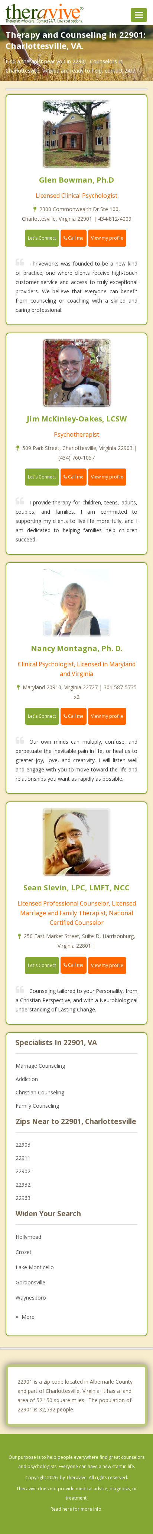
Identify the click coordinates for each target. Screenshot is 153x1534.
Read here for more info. (76, 1509)
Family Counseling (37, 1105)
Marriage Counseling (40, 1065)
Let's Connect (42, 238)
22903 (23, 1144)
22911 (23, 1157)
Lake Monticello (35, 1267)
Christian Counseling (40, 1092)
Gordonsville (30, 1282)
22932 (23, 1184)
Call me (75, 238)
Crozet (24, 1251)
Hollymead (28, 1236)
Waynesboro (31, 1297)
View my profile (107, 238)
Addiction (27, 1079)
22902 (23, 1171)
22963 (23, 1197)
